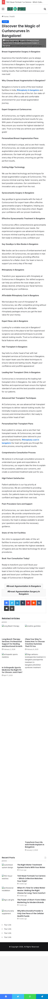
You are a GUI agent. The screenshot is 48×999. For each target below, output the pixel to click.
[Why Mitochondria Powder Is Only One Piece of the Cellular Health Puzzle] (8, 914)
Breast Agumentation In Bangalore (24, 586)
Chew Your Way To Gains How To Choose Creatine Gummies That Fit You (35, 642)
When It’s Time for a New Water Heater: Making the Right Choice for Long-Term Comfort (31, 890)
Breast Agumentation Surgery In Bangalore (24, 592)
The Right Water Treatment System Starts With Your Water (31, 866)
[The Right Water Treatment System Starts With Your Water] (8, 868)
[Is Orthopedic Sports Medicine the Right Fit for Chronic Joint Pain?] (12, 659)
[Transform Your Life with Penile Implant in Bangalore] (35, 746)
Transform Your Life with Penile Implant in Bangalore (34, 844)
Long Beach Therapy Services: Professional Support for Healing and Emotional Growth (12, 642)
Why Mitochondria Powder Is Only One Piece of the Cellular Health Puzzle (30, 913)
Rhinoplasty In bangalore (28, 90)
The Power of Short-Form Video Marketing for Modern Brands (31, 901)
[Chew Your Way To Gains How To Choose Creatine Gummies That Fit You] (35, 631)
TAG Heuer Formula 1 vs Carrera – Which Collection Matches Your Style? (31, 878)
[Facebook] (6, 602)
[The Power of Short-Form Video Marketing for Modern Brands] (8, 903)
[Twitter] (11, 602)
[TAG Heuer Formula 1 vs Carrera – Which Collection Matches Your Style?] (8, 879)
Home (5, 16)
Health (12, 16)
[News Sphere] (16, 9)
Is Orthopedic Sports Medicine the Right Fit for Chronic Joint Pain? (12, 670)
